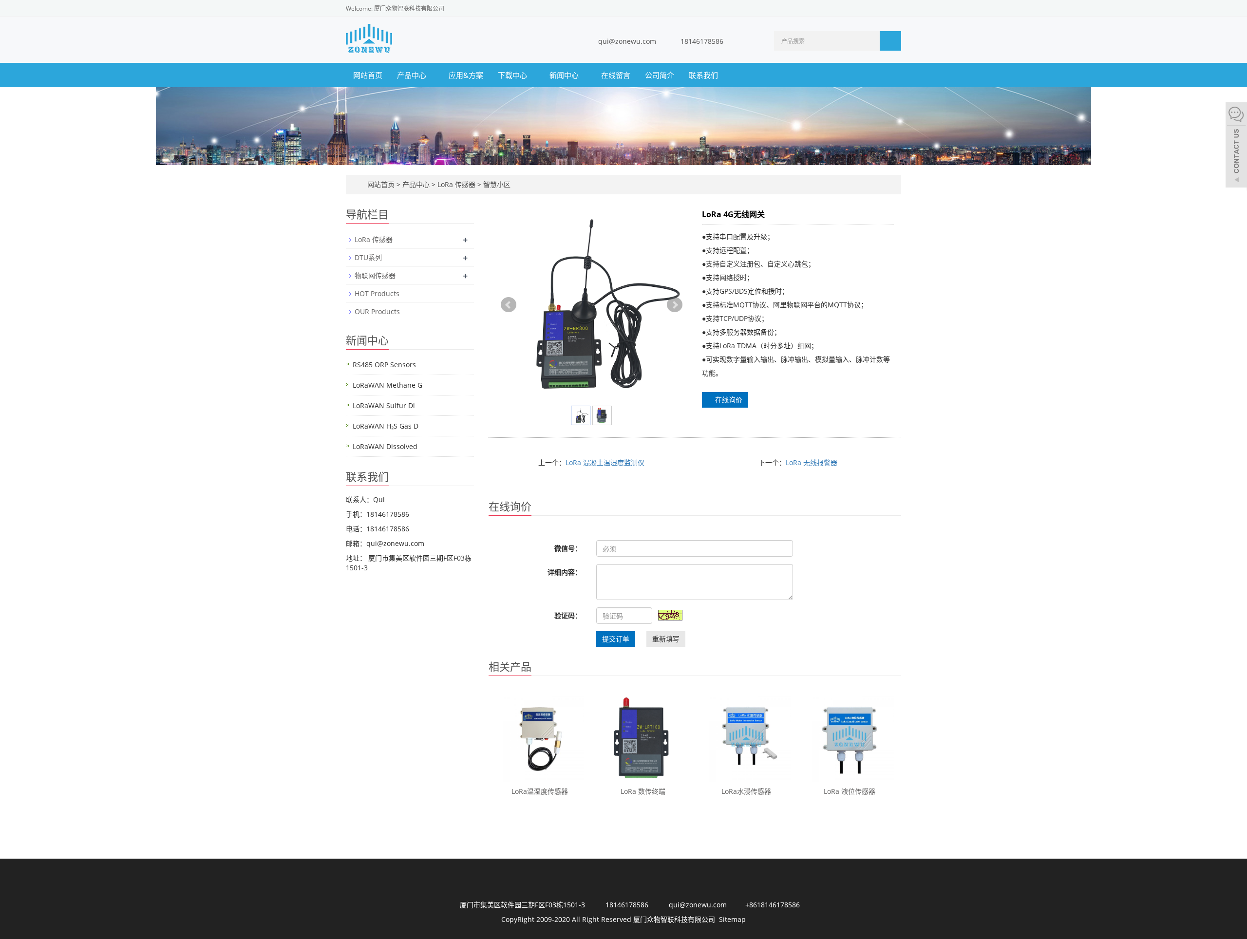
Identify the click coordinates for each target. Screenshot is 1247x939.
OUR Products (377, 311)
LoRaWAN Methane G (387, 385)
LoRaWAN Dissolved (385, 446)
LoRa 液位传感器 (849, 791)
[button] (431, 75)
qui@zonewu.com (627, 41)
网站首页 (367, 75)
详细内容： (565, 572)
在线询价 (727, 399)
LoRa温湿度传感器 (539, 791)
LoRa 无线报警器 (811, 462)
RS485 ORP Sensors (384, 364)
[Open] (1236, 146)
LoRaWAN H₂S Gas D (385, 426)
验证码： (568, 615)
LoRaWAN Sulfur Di (384, 405)
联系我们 (703, 75)
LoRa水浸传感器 (746, 791)
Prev (508, 305)
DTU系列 (368, 257)
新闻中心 (565, 75)
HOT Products (377, 293)
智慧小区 (495, 184)
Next (674, 305)
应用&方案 (466, 75)
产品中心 (412, 75)
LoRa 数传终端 (643, 791)
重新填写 (666, 638)
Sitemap (732, 919)
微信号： (568, 548)
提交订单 (615, 638)
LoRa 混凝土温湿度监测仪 (605, 462)
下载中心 (513, 75)
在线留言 (615, 75)
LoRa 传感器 (456, 184)
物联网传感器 (375, 275)
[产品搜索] (890, 41)
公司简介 (659, 75)
